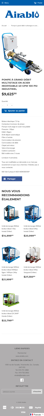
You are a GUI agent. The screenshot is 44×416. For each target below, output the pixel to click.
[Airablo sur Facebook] (22, 381)
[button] (37, 414)
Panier (39, 3)
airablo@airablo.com (22, 375)
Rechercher (22, 353)
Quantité (5, 101)
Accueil (4, 25)
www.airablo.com (22, 356)
